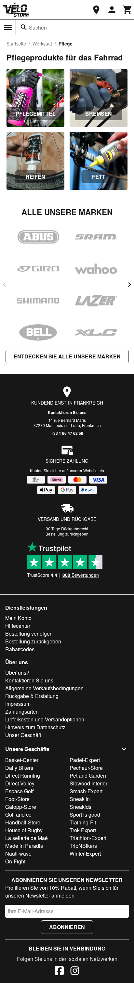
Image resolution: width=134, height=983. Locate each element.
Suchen (38, 27)
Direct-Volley (19, 783)
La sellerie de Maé (26, 838)
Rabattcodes (19, 649)
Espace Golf (19, 791)
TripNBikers (83, 845)
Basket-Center (21, 760)
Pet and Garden (88, 775)
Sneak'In (80, 799)
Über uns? (17, 672)
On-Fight (15, 861)
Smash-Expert (86, 791)
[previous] (4, 284)
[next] (129, 284)
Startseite (16, 43)
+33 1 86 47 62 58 (67, 433)
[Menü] (8, 27)
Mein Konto (18, 618)
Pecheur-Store (86, 767)
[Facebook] (59, 971)
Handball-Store (22, 822)
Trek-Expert (83, 830)
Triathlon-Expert (88, 838)
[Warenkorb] (127, 10)
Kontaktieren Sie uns (67, 412)
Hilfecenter (17, 625)
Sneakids (80, 806)
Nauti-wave (18, 853)
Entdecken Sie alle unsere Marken (67, 356)
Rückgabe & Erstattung (32, 696)
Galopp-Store (20, 806)
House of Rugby (24, 830)
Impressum (18, 703)
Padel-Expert (85, 760)
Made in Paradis (24, 845)
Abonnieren (67, 927)
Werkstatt (42, 43)
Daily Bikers (19, 767)
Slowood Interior (88, 783)
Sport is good (85, 814)
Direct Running (22, 775)
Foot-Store (17, 799)
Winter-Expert (85, 853)
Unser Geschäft (23, 735)
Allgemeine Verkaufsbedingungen (44, 688)
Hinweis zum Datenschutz (35, 727)
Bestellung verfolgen (29, 633)
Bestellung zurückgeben (67, 534)
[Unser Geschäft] (96, 10)
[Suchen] (24, 27)
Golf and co (18, 814)
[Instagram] (75, 971)
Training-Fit (83, 822)
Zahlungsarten (22, 711)
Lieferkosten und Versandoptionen (44, 719)
